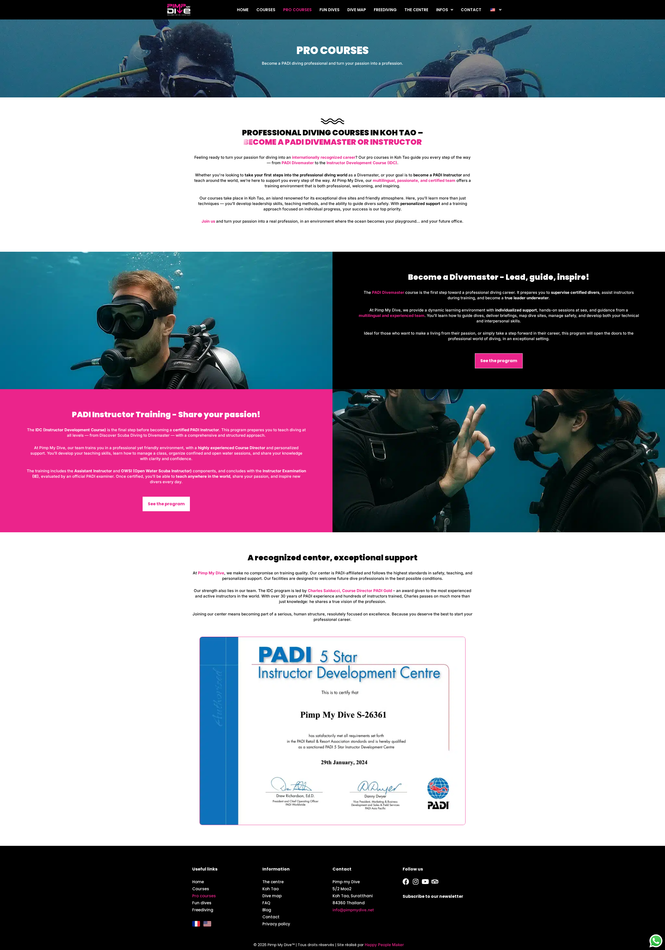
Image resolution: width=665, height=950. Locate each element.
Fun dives (330, 9)
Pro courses (297, 9)
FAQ (266, 903)
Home (243, 9)
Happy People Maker (384, 944)
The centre (416, 9)
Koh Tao (270, 889)
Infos (442, 9)
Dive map (356, 9)
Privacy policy (276, 924)
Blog (266, 910)
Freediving (385, 9)
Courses (265, 9)
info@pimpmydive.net (353, 909)
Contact (471, 9)
